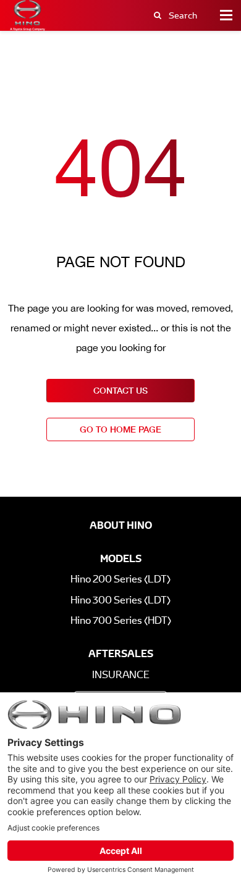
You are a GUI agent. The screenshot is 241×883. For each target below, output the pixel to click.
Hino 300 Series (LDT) (120, 600)
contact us (120, 390)
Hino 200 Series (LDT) (120, 579)
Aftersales (120, 653)
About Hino (121, 525)
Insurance (121, 674)
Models (121, 558)
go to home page (120, 429)
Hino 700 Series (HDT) (120, 620)
